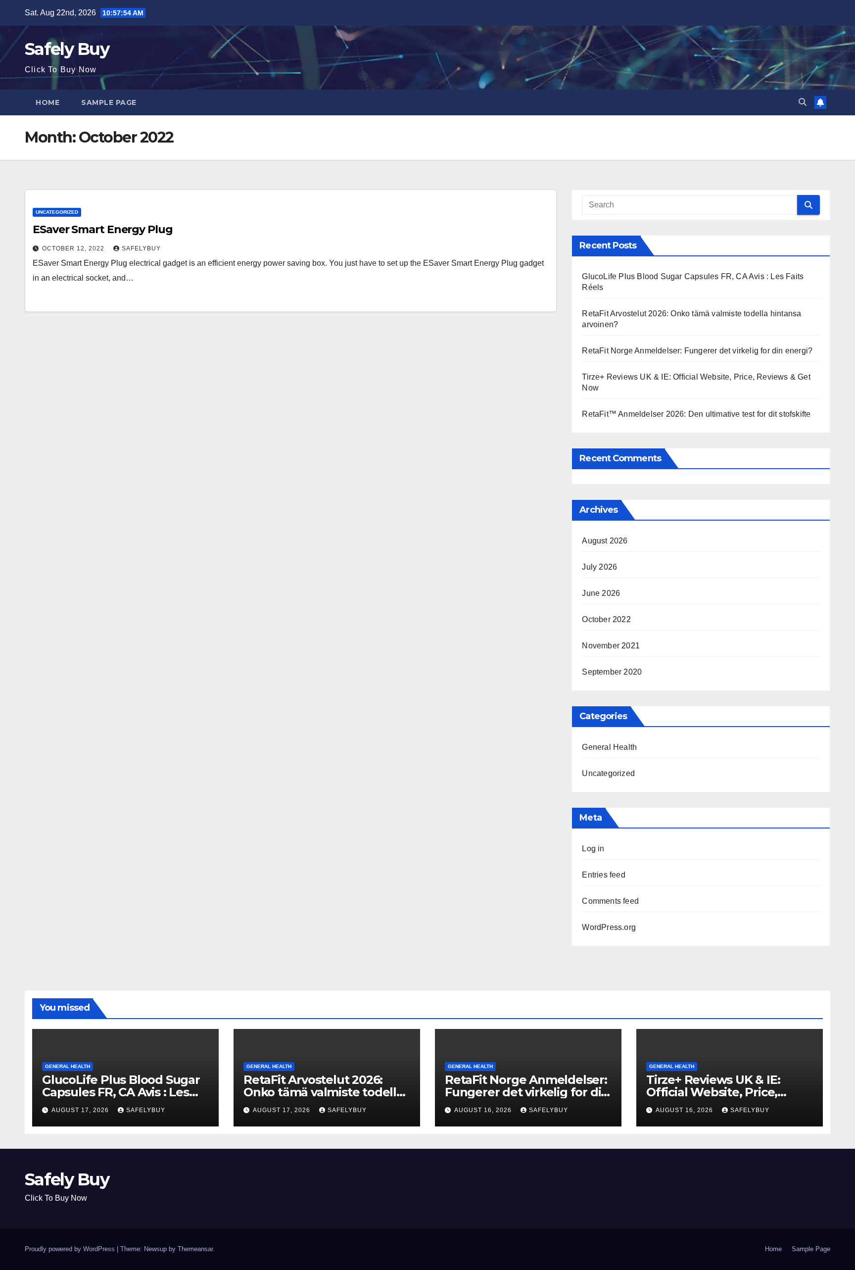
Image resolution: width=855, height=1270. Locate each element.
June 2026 (601, 593)
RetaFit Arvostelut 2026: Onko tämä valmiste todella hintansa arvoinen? (323, 1092)
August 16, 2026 (484, 1110)
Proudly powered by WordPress (71, 1249)
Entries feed (603, 875)
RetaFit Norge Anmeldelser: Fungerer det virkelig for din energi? (697, 350)
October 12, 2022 (74, 248)
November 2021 (611, 645)
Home (47, 102)
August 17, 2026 (81, 1110)
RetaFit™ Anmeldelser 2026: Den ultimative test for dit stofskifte (696, 414)
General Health (609, 747)
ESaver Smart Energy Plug (103, 229)
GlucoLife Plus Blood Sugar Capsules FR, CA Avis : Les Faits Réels (121, 1092)
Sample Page (109, 102)
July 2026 (599, 567)
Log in (593, 848)
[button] (803, 102)
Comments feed (610, 901)
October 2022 (606, 619)
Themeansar (195, 1249)
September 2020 (612, 672)
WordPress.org (609, 927)
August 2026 (604, 541)
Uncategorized (57, 212)
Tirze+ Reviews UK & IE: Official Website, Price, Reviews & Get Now (713, 1092)
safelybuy (141, 248)
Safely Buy (67, 49)
